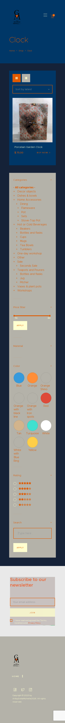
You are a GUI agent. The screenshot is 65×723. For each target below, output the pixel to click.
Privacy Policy (34, 623)
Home (12, 51)
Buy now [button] (42, 152)
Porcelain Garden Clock (28, 147)
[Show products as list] (26, 78)
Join (32, 612)
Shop (21, 51)
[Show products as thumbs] (16, 78)
